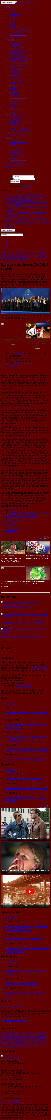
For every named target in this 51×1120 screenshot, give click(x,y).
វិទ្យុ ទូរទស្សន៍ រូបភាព (17, 55)
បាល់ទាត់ (13, 88)
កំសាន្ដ (8, 138)
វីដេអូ (7, 133)
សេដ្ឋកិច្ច (13, 27)
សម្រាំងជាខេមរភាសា (31, 513)
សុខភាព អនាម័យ (16, 73)
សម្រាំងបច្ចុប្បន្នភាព (16, 513)
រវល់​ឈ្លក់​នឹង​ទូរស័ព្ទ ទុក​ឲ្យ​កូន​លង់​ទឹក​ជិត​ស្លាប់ (24, 939)
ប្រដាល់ (13, 90)
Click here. (26, 186)
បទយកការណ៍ (15, 125)
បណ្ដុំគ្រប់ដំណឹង (16, 37)
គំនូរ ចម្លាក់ (14, 45)
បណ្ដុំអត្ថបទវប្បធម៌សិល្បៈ (19, 65)
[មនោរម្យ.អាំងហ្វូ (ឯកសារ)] (25, 2)
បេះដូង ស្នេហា (15, 78)
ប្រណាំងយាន (15, 93)
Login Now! (15, 181)
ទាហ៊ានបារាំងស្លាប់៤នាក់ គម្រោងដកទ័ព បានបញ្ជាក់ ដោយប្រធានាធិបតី (21, 637)
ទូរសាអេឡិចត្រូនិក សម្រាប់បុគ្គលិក (14, 1021)
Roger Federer (35, 1044)
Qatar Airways (25, 1040)
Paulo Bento (23, 1036)
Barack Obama (11, 522)
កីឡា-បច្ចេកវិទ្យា (11, 85)
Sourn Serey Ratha (9, 1033)
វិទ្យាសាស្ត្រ (14, 108)
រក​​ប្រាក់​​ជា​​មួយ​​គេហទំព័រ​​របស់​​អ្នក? (12, 1006)
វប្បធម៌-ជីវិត (10, 40)
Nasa (40, 1036)
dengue (11, 1040)
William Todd (37, 1038)
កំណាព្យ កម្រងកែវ (16, 155)
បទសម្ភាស (14, 123)
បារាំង (12, 12)
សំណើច (13, 158)
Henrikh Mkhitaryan (23, 1042)
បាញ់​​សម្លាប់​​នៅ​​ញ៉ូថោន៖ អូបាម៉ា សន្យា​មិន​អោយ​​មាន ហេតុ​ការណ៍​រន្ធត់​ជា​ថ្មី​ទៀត (23, 622)
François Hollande (12, 520)
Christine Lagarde (12, 529)
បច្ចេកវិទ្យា (13, 105)
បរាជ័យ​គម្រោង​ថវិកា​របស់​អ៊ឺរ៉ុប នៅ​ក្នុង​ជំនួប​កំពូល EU (15, 607)
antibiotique (45, 1033)
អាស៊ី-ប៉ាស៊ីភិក (15, 15)
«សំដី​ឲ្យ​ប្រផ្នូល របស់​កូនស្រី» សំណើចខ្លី (22, 983)
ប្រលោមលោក (15, 153)
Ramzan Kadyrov (13, 1036)
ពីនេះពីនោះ (14, 146)
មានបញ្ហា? (17, 364)
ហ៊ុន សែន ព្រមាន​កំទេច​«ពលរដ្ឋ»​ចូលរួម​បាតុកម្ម (25, 759)
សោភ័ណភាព (15, 75)
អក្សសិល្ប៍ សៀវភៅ (17, 53)
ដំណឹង (8, 7)
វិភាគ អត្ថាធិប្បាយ (16, 117)
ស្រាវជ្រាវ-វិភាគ (11, 115)
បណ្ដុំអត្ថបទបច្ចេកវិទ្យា (18, 112)
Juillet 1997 (36, 1033)
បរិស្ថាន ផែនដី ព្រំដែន (18, 32)
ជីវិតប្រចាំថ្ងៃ (14, 70)
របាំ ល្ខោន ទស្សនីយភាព (18, 50)
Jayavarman (5, 1046)
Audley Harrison (25, 1038)
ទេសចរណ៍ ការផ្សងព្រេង (19, 143)
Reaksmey (11, 1044)
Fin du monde (36, 1040)
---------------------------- (18, 20)
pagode (26, 1044)
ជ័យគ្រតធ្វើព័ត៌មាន (16, 150)
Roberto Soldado (13, 1038)
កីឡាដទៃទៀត (15, 95)
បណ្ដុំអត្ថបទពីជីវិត (16, 82)
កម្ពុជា (12, 10)
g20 (7, 526)
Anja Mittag (19, 1044)
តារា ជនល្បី (14, 140)
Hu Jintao (44, 1044)
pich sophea (11, 1042)
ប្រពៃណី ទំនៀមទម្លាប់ (18, 61)
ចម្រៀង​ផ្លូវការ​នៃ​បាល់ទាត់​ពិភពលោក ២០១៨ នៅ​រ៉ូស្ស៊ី (27, 788)
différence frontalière (17, 1046)
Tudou (17, 1040)
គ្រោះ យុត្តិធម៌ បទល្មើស (18, 30)
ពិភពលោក (14, 17)
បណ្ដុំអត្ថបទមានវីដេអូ (17, 135)
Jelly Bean (34, 1042)
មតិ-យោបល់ (12, 366)
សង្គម (12, 25)
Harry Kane (33, 1036)
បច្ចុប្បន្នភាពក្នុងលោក (21, 516)
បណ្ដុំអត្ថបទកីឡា (16, 100)
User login (13, 167)
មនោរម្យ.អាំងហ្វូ (18, 353)
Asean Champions (25, 1033)
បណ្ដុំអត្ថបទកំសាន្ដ (16, 163)
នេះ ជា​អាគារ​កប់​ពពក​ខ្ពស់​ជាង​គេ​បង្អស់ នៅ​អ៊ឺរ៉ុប (24, 779)
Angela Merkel (11, 524)
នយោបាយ (14, 22)
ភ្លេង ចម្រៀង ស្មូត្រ (16, 48)
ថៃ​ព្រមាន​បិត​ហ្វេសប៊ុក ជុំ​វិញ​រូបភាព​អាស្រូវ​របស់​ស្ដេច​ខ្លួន (28, 750)
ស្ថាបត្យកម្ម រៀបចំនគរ (18, 42)
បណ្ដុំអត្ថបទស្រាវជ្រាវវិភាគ (19, 130)
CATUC (4, 1036)
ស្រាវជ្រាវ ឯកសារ (16, 120)
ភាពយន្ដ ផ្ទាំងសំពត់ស (18, 58)
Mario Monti (10, 531)
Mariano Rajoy (11, 533)
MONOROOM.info (39, 668)
